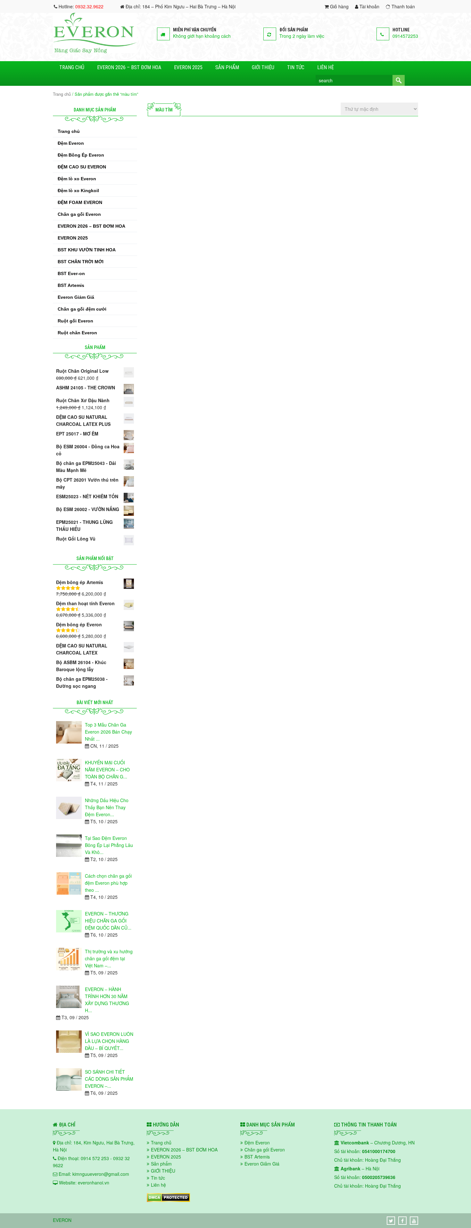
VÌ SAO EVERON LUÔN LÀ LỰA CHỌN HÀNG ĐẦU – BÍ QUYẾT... (109, 1041)
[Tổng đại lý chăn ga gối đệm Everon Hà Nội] (95, 51)
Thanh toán (402, 6)
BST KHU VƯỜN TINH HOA (87, 249)
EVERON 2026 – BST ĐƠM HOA (129, 67)
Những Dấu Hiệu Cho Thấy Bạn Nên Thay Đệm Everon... (106, 807)
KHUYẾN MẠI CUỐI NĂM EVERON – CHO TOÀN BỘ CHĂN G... (107, 769)
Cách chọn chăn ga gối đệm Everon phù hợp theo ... (108, 883)
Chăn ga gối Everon (79, 214)
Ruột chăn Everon (77, 332)
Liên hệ (325, 67)
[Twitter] (391, 1220)
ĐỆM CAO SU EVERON (82, 166)
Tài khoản (368, 6)
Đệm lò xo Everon (77, 178)
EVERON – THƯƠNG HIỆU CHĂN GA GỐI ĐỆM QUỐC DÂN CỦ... (108, 920)
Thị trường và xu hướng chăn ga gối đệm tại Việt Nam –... (109, 958)
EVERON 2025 (188, 67)
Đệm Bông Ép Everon (81, 155)
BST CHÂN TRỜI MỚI (80, 261)
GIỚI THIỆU (263, 67)
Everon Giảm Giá (76, 297)
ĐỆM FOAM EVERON (80, 202)
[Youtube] (414, 1220)
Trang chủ (71, 67)
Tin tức (295, 67)
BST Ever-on (71, 273)
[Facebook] (402, 1220)
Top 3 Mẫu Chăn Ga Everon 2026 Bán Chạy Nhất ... (108, 731)
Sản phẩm (227, 67)
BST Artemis (71, 285)
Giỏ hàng (339, 6)
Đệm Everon (71, 143)
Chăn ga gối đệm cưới (82, 309)
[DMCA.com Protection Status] (168, 1200)
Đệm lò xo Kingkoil (78, 190)
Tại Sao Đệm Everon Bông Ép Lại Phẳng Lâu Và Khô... (109, 845)
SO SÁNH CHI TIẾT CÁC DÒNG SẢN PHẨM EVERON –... (109, 1079)
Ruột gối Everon (75, 320)
